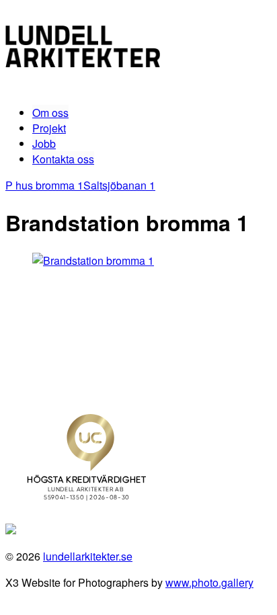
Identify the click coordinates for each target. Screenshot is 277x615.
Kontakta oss (63, 159)
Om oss (50, 112)
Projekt (49, 128)
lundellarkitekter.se (87, 556)
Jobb (44, 143)
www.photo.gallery (209, 582)
